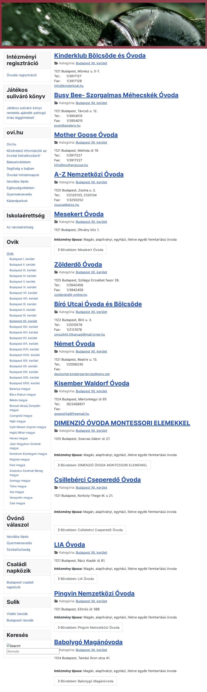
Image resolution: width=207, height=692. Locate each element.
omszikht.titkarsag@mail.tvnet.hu (79, 334)
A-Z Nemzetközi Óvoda (89, 174)
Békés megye (18, 400)
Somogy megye (20, 480)
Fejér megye (18, 421)
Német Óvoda (74, 343)
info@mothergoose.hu (71, 165)
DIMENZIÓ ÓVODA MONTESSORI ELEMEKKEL (122, 423)
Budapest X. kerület (23, 309)
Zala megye (17, 503)
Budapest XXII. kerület (24, 377)
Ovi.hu (11, 144)
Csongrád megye (21, 415)
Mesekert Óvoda (79, 214)
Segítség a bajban (20, 168)
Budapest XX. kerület (23, 366)
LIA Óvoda (69, 544)
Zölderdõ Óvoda (78, 264)
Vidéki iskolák (17, 614)
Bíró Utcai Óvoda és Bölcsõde (98, 304)
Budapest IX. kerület (23, 304)
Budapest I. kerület (22, 259)
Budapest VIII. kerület (24, 298)
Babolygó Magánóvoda (88, 642)
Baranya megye (20, 388)
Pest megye (17, 465)
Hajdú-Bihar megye (22, 432)
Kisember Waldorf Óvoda (91, 383)
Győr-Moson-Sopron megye (28, 427)
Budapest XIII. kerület (24, 326)
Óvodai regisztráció (22, 75)
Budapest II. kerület (22, 264)
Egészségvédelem (20, 188)
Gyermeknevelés (19, 194)
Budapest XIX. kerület (24, 360)
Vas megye (17, 492)
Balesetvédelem (19, 162)
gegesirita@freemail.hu (71, 414)
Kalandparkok (17, 201)
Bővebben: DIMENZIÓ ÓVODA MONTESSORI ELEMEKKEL (103, 465)
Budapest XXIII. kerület (25, 383)
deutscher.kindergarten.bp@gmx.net (82, 374)
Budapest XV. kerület (23, 338)
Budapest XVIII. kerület (25, 355)
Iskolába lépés (18, 181)
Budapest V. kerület (22, 281)
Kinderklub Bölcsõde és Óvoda (100, 55)
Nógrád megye (20, 459)
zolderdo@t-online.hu (70, 295)
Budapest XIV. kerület (24, 332)
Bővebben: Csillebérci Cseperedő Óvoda (91, 530)
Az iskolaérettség (20, 227)
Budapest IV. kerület (23, 276)
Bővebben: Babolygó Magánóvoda (86, 681)
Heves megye (19, 438)
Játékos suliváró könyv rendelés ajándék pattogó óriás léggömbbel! (26, 113)
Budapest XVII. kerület (24, 349)
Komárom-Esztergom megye (28, 453)
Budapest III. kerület (23, 270)
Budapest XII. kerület (23, 321)
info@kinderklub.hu (68, 86)
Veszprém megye (21, 497)
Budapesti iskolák (20, 620)
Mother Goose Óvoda (86, 134)
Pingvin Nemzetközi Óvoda (94, 593)
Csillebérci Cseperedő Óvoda (97, 479)
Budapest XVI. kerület (24, 343)
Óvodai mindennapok (23, 175)
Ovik (10, 254)
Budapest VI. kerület (23, 287)
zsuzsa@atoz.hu (66, 205)
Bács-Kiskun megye (23, 394)
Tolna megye (18, 486)
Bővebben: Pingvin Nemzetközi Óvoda (89, 627)
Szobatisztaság (18, 549)
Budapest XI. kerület (23, 315)
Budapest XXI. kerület (24, 372)
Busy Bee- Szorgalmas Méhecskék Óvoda (116, 95)
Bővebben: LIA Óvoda (77, 579)
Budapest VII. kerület (23, 292)
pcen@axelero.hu (67, 125)
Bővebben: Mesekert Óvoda (81, 250)
